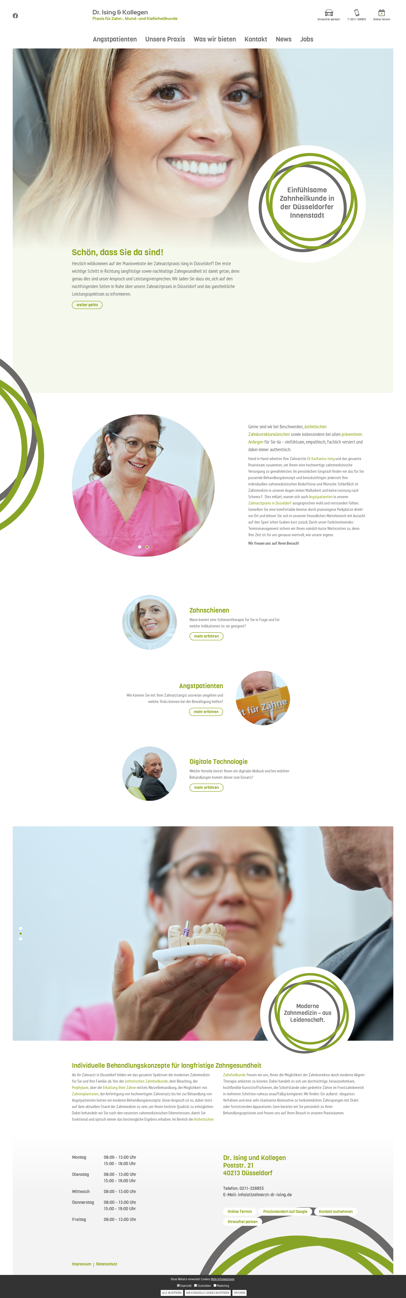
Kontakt (255, 39)
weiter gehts (87, 304)
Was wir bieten (215, 39)
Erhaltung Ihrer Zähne (119, 1087)
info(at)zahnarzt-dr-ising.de (265, 1195)
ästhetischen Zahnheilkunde (146, 1081)
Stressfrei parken (243, 1221)
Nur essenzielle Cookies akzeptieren (207, 1293)
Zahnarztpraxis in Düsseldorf (270, 503)
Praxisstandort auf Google (285, 1211)
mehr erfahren (206, 636)
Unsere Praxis (165, 39)
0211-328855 (252, 1188)
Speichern (239, 1293)
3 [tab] (20, 938)
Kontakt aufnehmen (336, 1211)
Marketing (222, 1286)
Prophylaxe (80, 1087)
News (284, 39)
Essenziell (185, 1286)
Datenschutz (106, 1264)
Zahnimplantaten (85, 1094)
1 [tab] (139, 546)
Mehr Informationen (223, 1279)
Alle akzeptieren (172, 1293)
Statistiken (204, 1286)
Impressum (81, 1264)
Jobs (306, 39)
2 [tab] (147, 546)
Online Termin (240, 1211)
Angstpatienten (115, 39)
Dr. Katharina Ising (321, 458)
